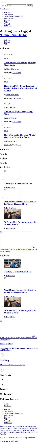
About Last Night (10, 107)
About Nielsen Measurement (13, 430)
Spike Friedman (11, 118)
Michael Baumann (12, 69)
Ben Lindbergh (11, 208)
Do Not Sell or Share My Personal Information (17, 431)
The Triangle (8, 14)
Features (7, 12)
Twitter (6, 404)
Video (6, 22)
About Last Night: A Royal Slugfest (12, 365)
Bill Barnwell (10, 187)
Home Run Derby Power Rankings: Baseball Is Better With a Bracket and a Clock (20, 88)
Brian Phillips (10, 228)
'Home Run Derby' (13, 35)
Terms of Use (4, 426)
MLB (6, 58)
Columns (7, 40)
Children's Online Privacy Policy (16, 428)
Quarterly (7, 24)
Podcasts (7, 20)
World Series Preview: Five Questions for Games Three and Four (20, 202)
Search (4, 5)
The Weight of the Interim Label (18, 183)
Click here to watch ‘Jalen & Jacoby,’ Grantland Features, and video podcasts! (18, 249)
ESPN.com (8, 26)
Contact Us (26, 432)
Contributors (8, 18)
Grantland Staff (11, 141)
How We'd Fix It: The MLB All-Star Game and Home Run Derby (20, 136)
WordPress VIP (13, 441)
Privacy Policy (15, 426)
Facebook (7, 406)
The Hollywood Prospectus (13, 16)
